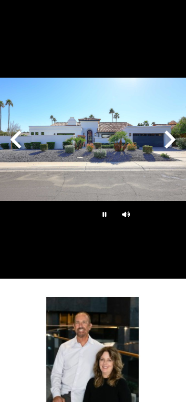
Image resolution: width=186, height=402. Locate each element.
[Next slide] (168, 139)
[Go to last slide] (17, 139)
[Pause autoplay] (103, 214)
